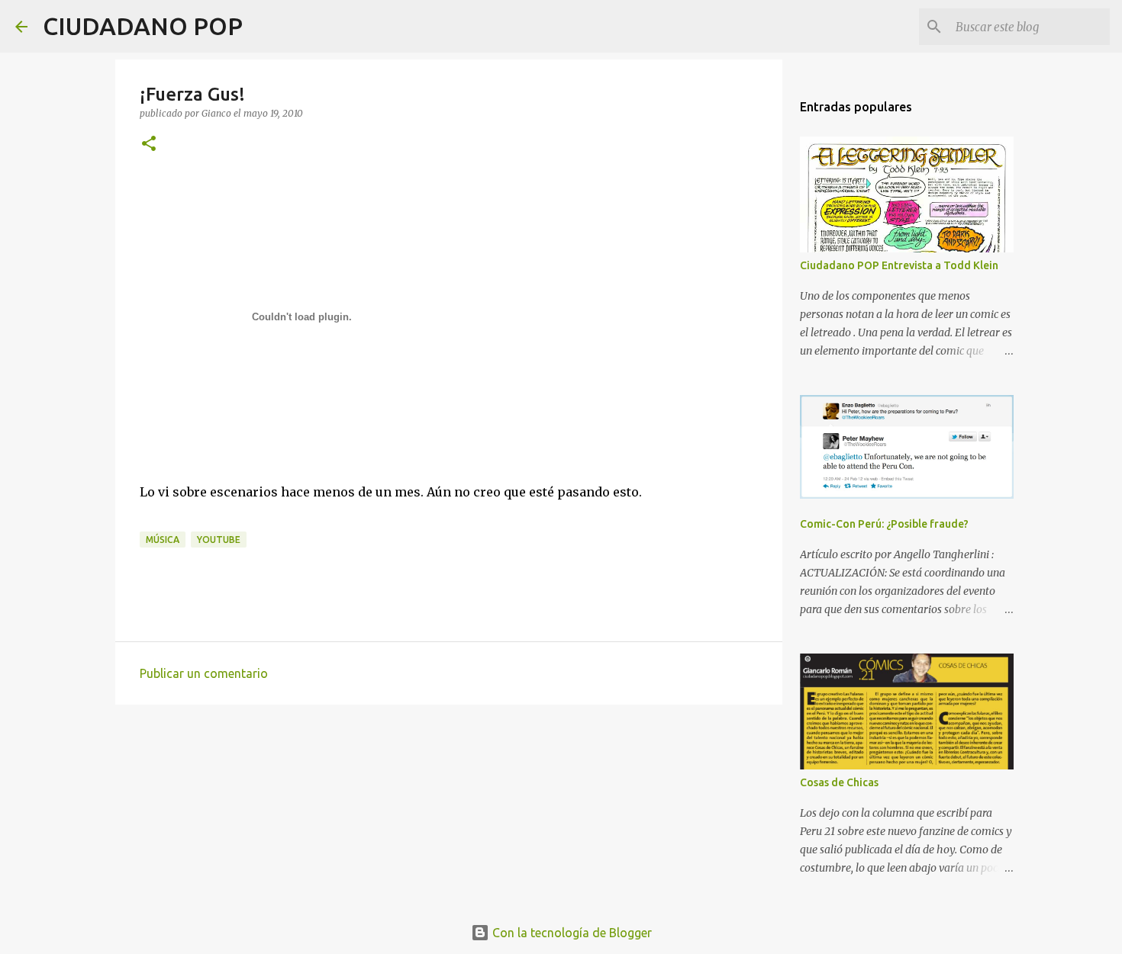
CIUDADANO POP (143, 26)
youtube (218, 539)
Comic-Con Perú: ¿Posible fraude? (884, 524)
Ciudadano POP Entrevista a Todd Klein (899, 265)
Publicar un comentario (204, 673)
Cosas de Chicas (839, 782)
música (162, 539)
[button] (149, 144)
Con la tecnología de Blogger (570, 933)
